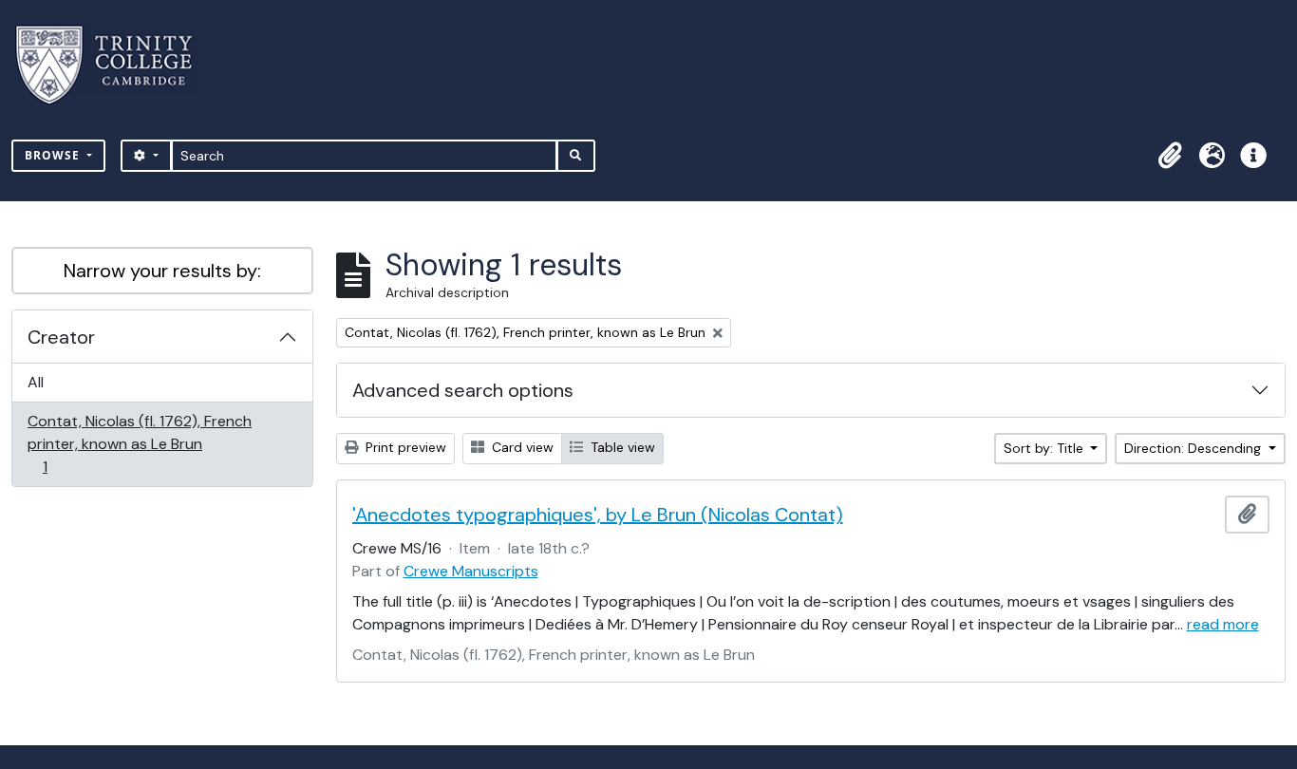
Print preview (404, 447)
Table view (621, 447)
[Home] (115, 65)
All (36, 382)
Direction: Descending (1194, 448)
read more (1223, 624)
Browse (54, 155)
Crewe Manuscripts (471, 571)
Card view (521, 447)
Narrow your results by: (162, 270)
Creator (61, 337)
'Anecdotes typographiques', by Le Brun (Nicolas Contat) (597, 514)
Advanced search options (462, 390)
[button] (1170, 156)
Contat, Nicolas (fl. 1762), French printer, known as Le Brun (139, 443)
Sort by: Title (1045, 448)
